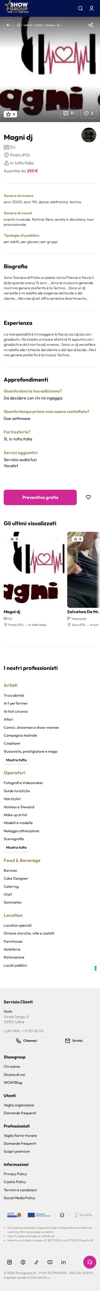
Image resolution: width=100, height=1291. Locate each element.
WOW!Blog (13, 1082)
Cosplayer (12, 743)
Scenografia (14, 838)
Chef (8, 894)
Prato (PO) (20, 155)
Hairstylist (12, 798)
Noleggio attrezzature (21, 831)
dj (58, 25)
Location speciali (18, 925)
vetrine (27, 25)
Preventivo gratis (40, 497)
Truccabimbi (14, 695)
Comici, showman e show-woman (31, 727)
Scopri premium (17, 1151)
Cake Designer (16, 878)
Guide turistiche (17, 791)
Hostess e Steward (19, 807)
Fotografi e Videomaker (23, 782)
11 (72, 113)
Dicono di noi (14, 1074)
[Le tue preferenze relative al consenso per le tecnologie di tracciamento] (95, 968)
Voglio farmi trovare (20, 1135)
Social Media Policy (19, 1197)
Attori (8, 719)
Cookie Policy (15, 1181)
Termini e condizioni (20, 1190)
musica (49, 25)
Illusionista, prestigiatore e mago (30, 751)
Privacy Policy (15, 1173)
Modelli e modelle (18, 822)
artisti (38, 25)
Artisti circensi (16, 711)
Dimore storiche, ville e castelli (29, 933)
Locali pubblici (15, 965)
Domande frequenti (20, 1113)
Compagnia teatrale (20, 735)
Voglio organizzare (19, 1105)
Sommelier (13, 902)
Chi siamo (12, 1066)
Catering (11, 886)
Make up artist (15, 814)
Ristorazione (14, 957)
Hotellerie (12, 949)
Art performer (16, 703)
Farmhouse (13, 941)
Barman (10, 870)
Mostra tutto (16, 760)
